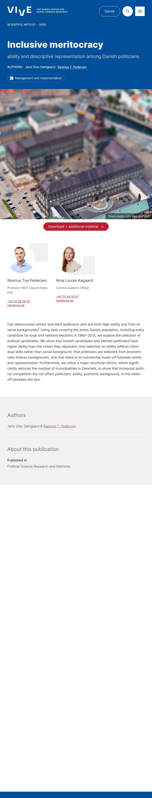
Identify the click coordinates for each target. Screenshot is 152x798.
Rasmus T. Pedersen (72, 67)
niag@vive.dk (65, 300)
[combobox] (76, 227)
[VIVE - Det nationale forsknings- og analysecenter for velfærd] (40, 11)
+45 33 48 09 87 (67, 296)
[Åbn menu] (140, 11)
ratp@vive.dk (16, 305)
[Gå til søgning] (128, 11)
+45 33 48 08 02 (18, 301)
